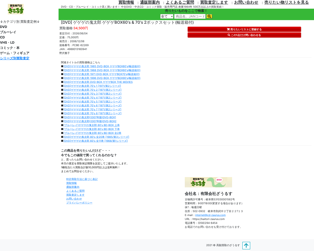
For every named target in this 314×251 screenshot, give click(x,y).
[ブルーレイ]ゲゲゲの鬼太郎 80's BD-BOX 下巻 (91, 129)
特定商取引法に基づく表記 (82, 179)
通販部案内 (72, 187)
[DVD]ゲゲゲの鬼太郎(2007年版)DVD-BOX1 (89, 117)
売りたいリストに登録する (246, 29)
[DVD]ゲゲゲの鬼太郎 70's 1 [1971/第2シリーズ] (92, 85)
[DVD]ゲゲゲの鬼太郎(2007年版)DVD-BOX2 (89, 121)
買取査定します (75, 194)
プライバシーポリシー (79, 202)
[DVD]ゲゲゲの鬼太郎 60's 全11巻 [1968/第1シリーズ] (95, 140)
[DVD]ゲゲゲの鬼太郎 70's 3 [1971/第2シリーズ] (92, 93)
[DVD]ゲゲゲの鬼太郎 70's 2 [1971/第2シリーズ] (92, 89)
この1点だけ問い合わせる (245, 35)
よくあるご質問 (75, 190)
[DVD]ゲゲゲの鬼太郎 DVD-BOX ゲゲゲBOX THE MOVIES (98, 82)
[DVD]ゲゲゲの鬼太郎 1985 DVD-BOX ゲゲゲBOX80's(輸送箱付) (101, 66)
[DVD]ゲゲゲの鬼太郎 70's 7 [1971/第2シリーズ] (92, 109)
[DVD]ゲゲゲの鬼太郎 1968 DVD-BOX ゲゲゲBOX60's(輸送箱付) (101, 70)
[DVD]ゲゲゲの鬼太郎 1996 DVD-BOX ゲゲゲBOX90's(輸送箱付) (101, 78)
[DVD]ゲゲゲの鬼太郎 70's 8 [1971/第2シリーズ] (92, 113)
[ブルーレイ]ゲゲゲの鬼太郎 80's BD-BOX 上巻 (91, 125)
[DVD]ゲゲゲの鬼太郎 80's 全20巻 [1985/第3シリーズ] (96, 136)
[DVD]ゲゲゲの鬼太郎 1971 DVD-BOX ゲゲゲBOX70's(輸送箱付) (101, 74)
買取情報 (71, 183)
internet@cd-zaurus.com (210, 215)
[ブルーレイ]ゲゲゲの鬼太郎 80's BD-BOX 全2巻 (92, 133)
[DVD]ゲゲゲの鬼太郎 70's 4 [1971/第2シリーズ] (92, 97)
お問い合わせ (74, 198)
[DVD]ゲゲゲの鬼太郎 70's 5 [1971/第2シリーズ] (92, 101)
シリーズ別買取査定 (14, 58)
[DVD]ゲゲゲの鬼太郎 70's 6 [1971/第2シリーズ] (92, 105)
